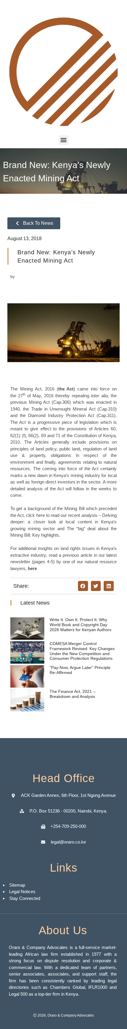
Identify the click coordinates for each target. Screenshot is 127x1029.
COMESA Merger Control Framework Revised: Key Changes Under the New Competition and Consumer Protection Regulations (82, 651)
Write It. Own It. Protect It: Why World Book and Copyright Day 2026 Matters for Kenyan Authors (80, 624)
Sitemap (17, 885)
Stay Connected (24, 898)
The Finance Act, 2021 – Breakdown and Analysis (72, 694)
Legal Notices (22, 891)
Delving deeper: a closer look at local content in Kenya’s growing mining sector (63, 522)
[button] (64, 140)
